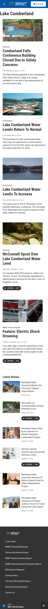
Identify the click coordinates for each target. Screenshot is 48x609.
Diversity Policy (11, 576)
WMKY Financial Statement (16, 547)
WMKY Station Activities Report (18, 558)
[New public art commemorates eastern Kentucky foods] (11, 407)
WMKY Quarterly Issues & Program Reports (23, 564)
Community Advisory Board (16, 553)
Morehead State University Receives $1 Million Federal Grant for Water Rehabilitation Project (32, 480)
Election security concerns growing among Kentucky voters (33, 452)
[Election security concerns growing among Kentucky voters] (11, 453)
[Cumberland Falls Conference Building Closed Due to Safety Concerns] (23, 30)
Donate (39, 4)
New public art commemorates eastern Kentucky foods (32, 406)
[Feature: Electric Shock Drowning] (23, 311)
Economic (6, 250)
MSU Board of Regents (15, 570)
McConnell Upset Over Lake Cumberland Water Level (22, 259)
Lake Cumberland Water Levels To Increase (22, 191)
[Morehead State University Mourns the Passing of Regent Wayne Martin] (11, 386)
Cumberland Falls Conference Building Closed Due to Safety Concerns (19, 57)
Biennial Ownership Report (16, 587)
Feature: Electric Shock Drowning (21, 333)
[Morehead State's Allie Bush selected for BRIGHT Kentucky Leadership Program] (11, 433)
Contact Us (10, 593)
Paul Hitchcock (8, 71)
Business (6, 47)
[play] (4, 605)
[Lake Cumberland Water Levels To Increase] (23, 169)
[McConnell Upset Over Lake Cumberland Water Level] (23, 233)
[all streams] (44, 605)
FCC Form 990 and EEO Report (18, 581)
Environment (7, 121)
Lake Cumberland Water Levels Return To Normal (22, 127)
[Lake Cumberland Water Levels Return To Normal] (23, 104)
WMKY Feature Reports (11, 327)
